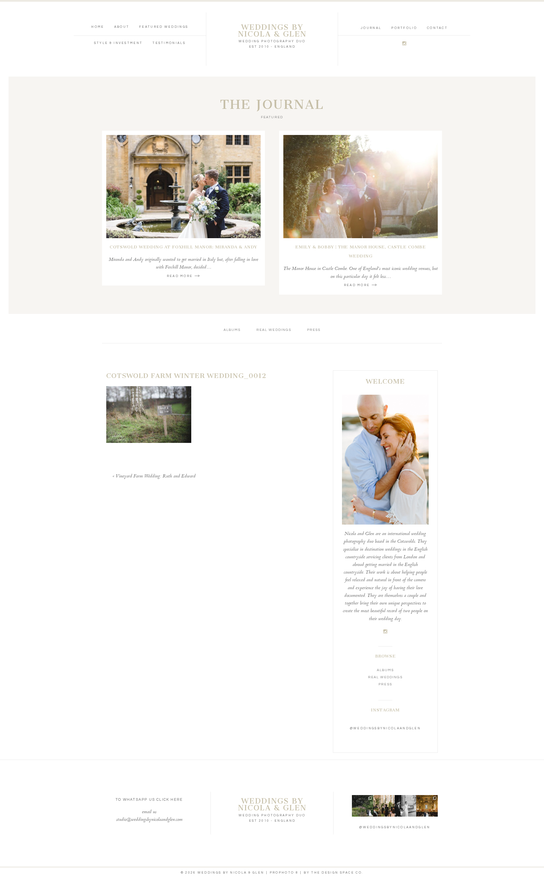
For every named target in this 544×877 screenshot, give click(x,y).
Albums (232, 330)
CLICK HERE (169, 800)
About (121, 26)
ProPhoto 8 (284, 872)
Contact (437, 27)
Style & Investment (118, 43)
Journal (371, 27)
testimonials (169, 43)
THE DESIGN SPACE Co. (337, 872)
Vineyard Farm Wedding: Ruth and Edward (156, 476)
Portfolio (404, 27)
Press (313, 330)
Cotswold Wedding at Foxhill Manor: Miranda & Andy (183, 247)
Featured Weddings (163, 26)
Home (97, 26)
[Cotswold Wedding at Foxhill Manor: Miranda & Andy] (183, 186)
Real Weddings (273, 330)
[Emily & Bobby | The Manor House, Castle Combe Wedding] (360, 186)
